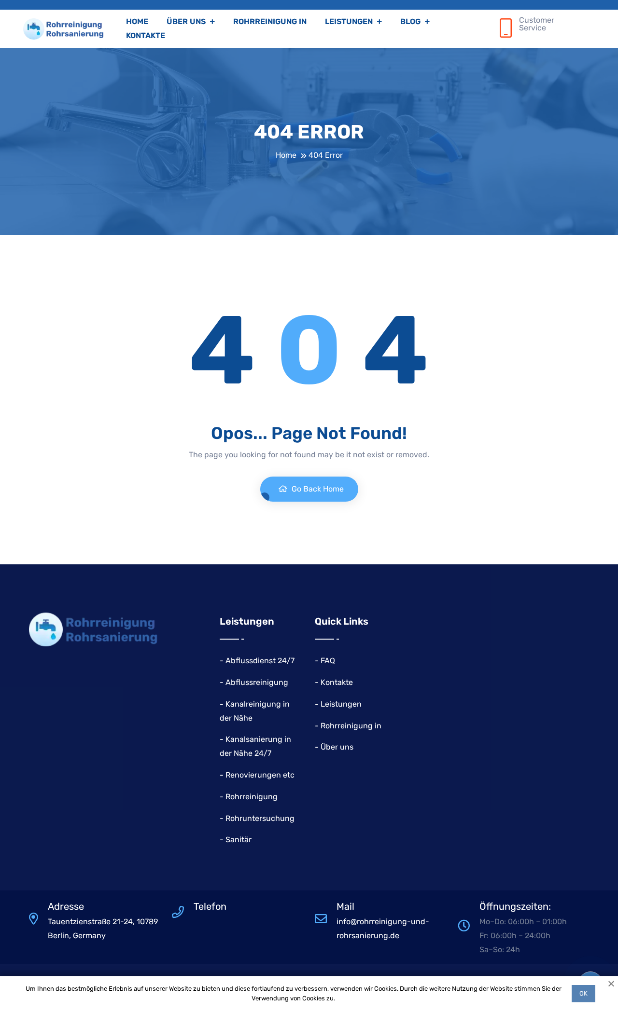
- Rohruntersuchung (257, 818)
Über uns (187, 21)
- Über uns (334, 746)
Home (137, 21)
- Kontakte (334, 682)
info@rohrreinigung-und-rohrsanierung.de (383, 928)
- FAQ (325, 660)
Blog (411, 21)
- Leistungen (338, 704)
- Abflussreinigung (254, 682)
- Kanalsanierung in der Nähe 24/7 (255, 746)
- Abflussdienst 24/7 (257, 660)
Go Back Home (317, 488)
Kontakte (145, 35)
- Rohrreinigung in (348, 725)
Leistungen (350, 21)
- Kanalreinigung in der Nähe (255, 711)
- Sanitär (236, 839)
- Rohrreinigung (249, 796)
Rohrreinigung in (270, 21)
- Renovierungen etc (257, 774)
